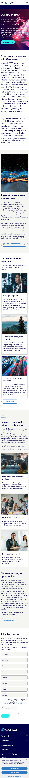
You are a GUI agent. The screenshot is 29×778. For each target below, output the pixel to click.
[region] (14, 768)
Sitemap (3, 757)
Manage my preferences (14, 776)
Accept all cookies (14, 768)
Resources (4, 749)
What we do (5, 736)
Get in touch (7, 42)
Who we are (5, 740)
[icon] (2, 2)
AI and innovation (7, 745)
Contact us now (8, 401)
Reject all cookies (14, 772)
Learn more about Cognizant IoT (12, 243)
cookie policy (4, 765)
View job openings (9, 620)
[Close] (27, 759)
